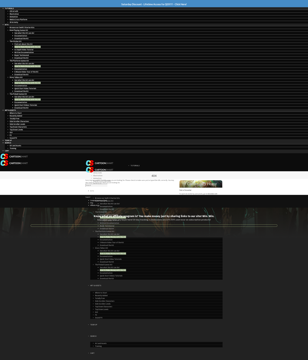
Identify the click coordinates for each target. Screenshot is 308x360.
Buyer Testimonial (21, 55)
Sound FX (13, 138)
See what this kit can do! (24, 63)
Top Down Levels (16, 129)
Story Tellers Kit (16, 77)
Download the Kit (21, 38)
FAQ (91, 203)
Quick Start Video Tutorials (25, 88)
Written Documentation (24, 52)
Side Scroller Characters (19, 121)
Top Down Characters (18, 127)
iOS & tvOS (14, 11)
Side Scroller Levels (17, 124)
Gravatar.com (212, 194)
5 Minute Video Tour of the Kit (26, 72)
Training (13, 148)
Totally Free (14, 118)
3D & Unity (14, 22)
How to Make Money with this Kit (27, 47)
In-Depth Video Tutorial (23, 49)
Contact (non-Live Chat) (98, 200)
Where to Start (16, 113)
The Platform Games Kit (19, 61)
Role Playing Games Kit (19, 30)
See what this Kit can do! (24, 33)
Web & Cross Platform (18, 19)
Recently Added (16, 116)
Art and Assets (15, 145)
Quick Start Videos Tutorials (25, 105)
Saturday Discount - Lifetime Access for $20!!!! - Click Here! (154, 4)
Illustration (14, 14)
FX (11, 135)
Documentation (20, 36)
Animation (14, 17)
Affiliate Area (94, 205)
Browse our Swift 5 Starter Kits (22, 27)
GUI (11, 132)
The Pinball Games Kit (18, 94)
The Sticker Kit (16, 41)
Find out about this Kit (23, 44)
